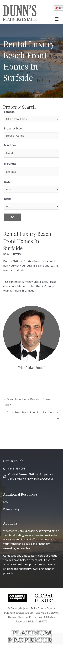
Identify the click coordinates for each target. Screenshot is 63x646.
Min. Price (10, 145)
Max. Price (10, 163)
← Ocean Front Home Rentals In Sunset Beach (27, 399)
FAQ (5, 501)
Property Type (13, 128)
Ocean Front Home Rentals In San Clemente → (33, 413)
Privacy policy (11, 509)
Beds (7, 182)
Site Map (41, 612)
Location (9, 112)
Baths (7, 199)
